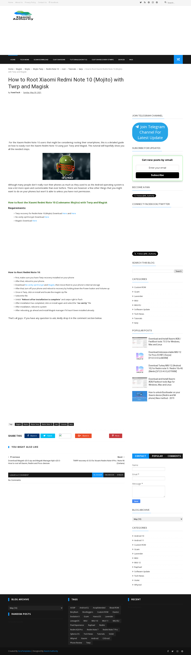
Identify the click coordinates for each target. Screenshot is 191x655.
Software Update (142, 309)
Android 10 (139, 536)
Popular (157, 456)
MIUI (131, 59)
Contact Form (140, 457)
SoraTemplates (24, 651)
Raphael (138, 567)
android (94, 638)
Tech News (24, 59)
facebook (109, 475)
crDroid (106, 638)
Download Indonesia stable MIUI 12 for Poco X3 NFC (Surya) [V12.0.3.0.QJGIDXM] (165, 355)
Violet (136, 580)
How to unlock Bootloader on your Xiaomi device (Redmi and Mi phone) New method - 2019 (164, 395)
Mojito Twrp (38, 69)
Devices (121, 59)
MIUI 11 (105, 621)
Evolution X (75, 616)
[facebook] (168, 651)
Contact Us (42, 2)
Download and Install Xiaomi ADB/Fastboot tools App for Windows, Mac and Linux (162, 382)
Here (65, 213)
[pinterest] (149, 2)
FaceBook (54, 2)
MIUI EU (137, 305)
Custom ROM (140, 287)
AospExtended (99, 607)
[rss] (145, 2)
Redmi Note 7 (92, 629)
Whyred (137, 584)
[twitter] (141, 2)
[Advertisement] (128, 30)
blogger (98, 475)
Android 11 (139, 540)
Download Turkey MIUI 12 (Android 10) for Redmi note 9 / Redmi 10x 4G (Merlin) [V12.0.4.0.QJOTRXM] (166, 368)
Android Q (84, 607)
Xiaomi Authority (51, 651)
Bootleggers (88, 612)
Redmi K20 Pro (76, 629)
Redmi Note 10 (52, 69)
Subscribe (157, 175)
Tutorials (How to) (78, 59)
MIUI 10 (95, 621)
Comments (174, 456)
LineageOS (74, 621)
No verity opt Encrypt (34, 285)
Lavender (138, 296)
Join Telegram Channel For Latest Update (151, 132)
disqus (120, 475)
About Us (19, 2)
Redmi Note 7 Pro (110, 629)
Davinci (116, 612)
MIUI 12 (137, 562)
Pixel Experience (77, 625)
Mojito (27, 69)
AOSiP (72, 607)
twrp (81, 69)
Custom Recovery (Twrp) (103, 59)
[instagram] (153, 2)
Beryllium (74, 612)
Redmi (102, 625)
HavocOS (97, 616)
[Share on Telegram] (65, 436)
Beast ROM (114, 607)
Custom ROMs (59, 59)
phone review (76, 642)
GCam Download (41, 59)
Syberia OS (74, 634)
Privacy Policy (30, 2)
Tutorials (72, 69)
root (64, 69)
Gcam (137, 291)
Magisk (19, 69)
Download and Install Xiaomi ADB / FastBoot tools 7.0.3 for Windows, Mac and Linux (165, 342)
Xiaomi (84, 638)
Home (10, 2)
